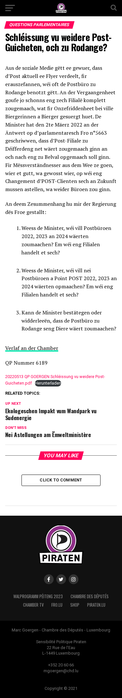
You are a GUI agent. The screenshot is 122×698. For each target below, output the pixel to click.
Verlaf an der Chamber (31, 348)
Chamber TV (33, 605)
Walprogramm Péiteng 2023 (38, 596)
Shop (74, 605)
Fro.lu (56, 605)
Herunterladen (48, 383)
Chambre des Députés (90, 596)
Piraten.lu (96, 605)
